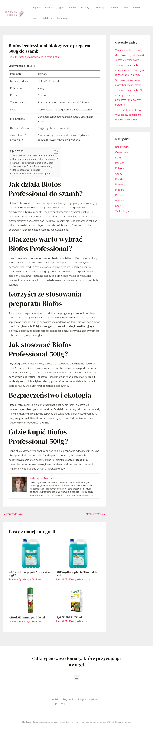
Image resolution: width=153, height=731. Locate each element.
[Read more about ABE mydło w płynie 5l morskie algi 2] (31, 553)
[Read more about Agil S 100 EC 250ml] (78, 600)
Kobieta (49, 7)
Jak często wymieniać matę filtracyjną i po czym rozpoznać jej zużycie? (129, 70)
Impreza (37, 7)
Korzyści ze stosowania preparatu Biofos (32, 162)
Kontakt (55, 699)
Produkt (136, 7)
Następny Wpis (96, 514)
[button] (76, 677)
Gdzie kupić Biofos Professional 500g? (32, 173)
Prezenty (84, 7)
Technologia (99, 7)
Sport (35, 18)
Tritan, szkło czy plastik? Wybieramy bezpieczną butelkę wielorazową (128, 115)
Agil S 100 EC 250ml (69, 617)
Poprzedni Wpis (13, 514)
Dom (125, 7)
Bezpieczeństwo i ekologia (26, 170)
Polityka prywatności (89, 699)
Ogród (61, 7)
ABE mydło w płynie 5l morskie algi (76, 573)
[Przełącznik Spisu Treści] (54, 151)
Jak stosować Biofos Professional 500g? (33, 166)
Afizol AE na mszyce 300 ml (27, 617)
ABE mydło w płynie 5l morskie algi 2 (29, 573)
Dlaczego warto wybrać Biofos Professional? (35, 159)
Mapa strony (58, 703)
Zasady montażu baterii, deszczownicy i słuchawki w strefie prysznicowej (129, 55)
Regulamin (68, 699)
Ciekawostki (121, 152)
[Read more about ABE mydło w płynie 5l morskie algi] (78, 553)
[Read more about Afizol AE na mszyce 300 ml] (31, 600)
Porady (72, 7)
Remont (115, 7)
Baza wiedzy (63, 18)
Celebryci (47, 18)
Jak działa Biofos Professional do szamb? (33, 155)
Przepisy (120, 195)
